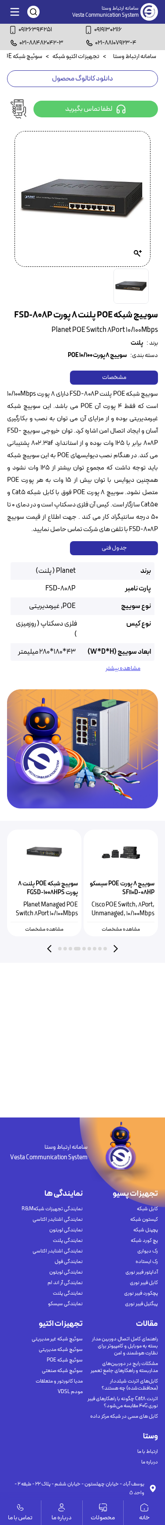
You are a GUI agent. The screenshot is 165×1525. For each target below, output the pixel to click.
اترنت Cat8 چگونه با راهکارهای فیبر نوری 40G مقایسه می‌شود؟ (123, 1402)
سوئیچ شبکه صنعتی (62, 1370)
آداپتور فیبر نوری (141, 1272)
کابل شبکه (147, 1208)
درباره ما (149, 1462)
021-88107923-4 (115, 42)
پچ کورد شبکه (144, 1240)
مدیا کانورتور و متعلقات (59, 1381)
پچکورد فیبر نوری (141, 1293)
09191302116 (108, 29)
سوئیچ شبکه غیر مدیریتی (57, 1339)
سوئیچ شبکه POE (65, 1360)
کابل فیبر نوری (144, 1282)
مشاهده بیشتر (123, 668)
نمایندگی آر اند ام (65, 1282)
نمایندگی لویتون (66, 1230)
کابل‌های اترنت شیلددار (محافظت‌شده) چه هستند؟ (130, 1385)
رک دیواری (147, 1251)
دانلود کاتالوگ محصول (82, 78)
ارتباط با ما (147, 1451)
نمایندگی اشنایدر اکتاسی (58, 1219)
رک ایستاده (147, 1261)
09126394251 (35, 29)
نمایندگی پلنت (68, 1240)
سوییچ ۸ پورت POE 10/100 (97, 355)
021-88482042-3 (41, 42)
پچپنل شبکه (145, 1230)
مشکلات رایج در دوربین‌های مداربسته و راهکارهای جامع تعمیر (124, 1367)
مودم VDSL (70, 1391)
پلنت (137, 343)
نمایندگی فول (69, 1261)
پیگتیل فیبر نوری (141, 1303)
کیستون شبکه (144, 1219)
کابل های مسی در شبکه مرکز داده (124, 1416)
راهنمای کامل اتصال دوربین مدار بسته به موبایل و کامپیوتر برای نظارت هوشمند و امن (125, 1346)
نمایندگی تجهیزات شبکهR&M (52, 1208)
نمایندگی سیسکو (65, 1303)
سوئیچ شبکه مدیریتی (61, 1349)
